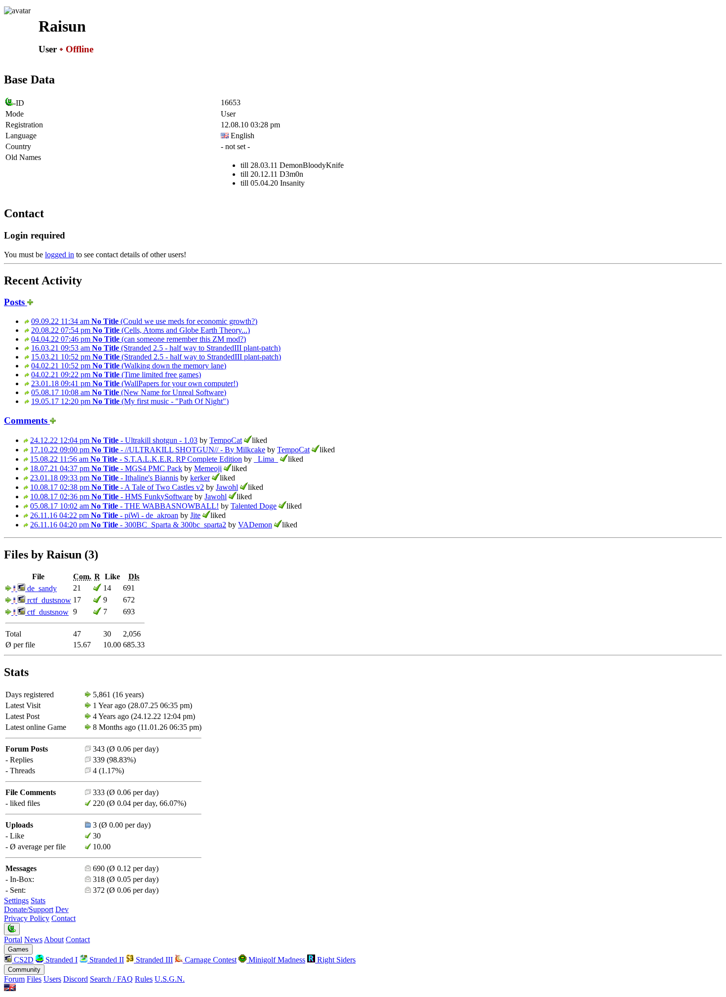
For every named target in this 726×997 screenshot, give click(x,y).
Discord (75, 979)
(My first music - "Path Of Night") (130, 401)
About (54, 939)
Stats (38, 900)
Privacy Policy (26, 918)
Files (34, 979)
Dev (62, 909)
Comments (27, 420)
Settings (16, 900)
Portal (13, 939)
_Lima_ (266, 459)
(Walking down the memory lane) (128, 365)
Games (18, 949)
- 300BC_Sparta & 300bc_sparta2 (128, 524)
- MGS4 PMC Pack (106, 468)
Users (52, 979)
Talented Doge (254, 506)
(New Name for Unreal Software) (128, 392)
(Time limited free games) (116, 374)
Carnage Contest (210, 960)
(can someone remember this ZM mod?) (138, 339)
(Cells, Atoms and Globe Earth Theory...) (140, 330)
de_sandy (41, 588)
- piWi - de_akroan (104, 515)
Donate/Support (28, 909)
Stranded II (105, 960)
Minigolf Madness (275, 960)
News (33, 939)
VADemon (255, 524)
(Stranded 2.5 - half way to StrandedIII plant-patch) (156, 348)
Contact (63, 918)
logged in (59, 254)
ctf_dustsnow (47, 612)
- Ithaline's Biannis (104, 478)
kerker (200, 478)
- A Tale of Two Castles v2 (117, 487)
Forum (14, 979)
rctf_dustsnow (48, 600)
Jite (195, 515)
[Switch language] (10, 988)
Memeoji (208, 468)
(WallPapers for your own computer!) (134, 383)
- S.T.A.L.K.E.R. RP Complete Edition (136, 459)
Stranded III (153, 960)
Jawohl (227, 487)
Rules (144, 979)
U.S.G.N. (170, 979)
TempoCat (225, 440)
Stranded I (60, 960)
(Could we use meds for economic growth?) (144, 321)
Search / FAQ (111, 979)
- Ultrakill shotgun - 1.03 (114, 440)
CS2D (23, 960)
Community (24, 969)
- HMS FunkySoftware (111, 496)
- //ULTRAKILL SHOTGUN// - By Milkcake (147, 449)
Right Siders (335, 960)
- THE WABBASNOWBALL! (124, 506)
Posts (15, 302)
